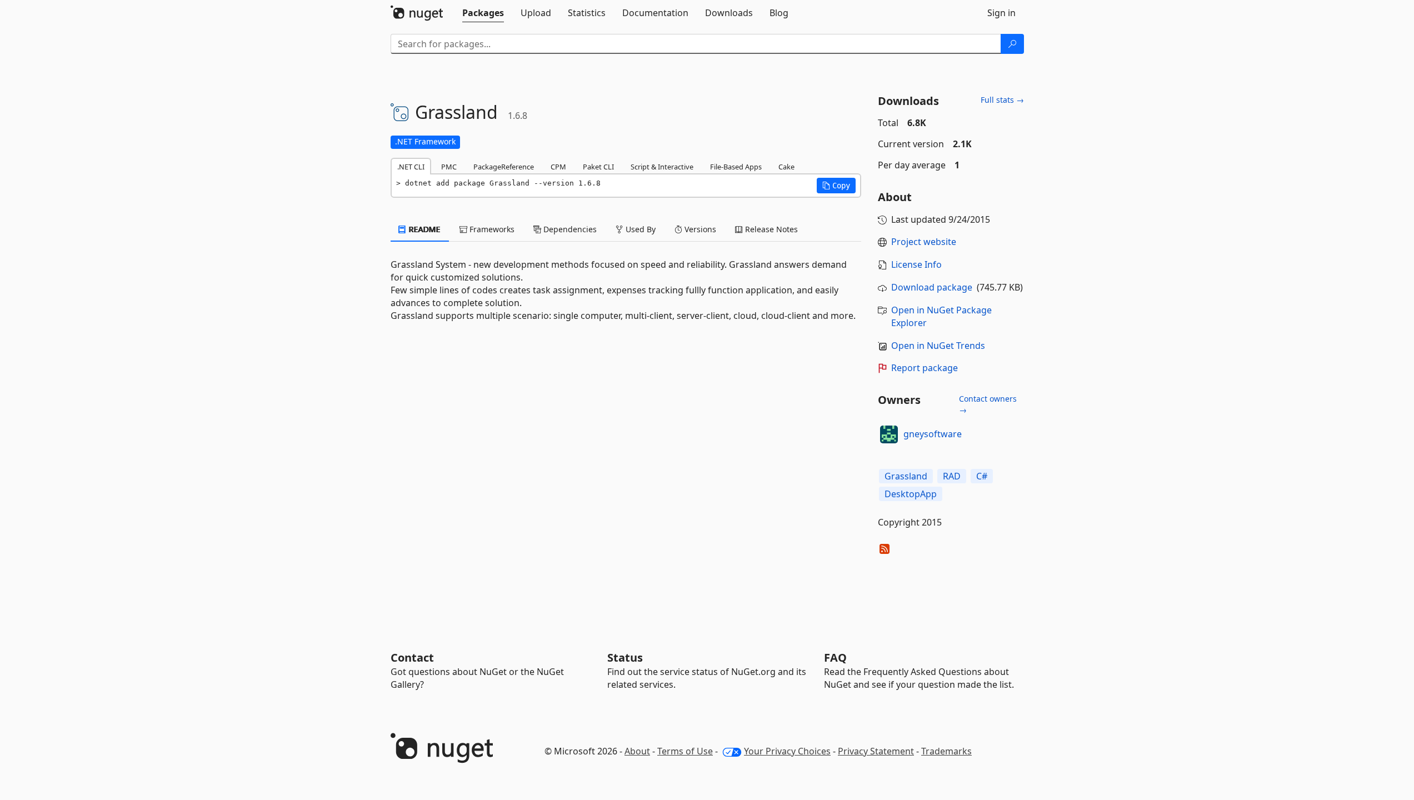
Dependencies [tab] (569, 229)
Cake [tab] (786, 167)
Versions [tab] (699, 229)
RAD (952, 476)
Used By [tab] (639, 229)
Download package (931, 287)
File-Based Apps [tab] (736, 167)
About (637, 751)
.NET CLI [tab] (410, 167)
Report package (924, 368)
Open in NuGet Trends (938, 345)
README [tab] (424, 229)
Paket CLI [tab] (598, 167)
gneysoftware (932, 434)
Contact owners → (988, 404)
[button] (836, 185)
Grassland (906, 476)
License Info (916, 264)
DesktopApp (911, 494)
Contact (412, 657)
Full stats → (1002, 99)
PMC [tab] (449, 167)
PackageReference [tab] (503, 167)
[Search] (1012, 44)
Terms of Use (685, 751)
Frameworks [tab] (490, 229)
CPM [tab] (558, 167)
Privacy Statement (876, 751)
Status (625, 657)
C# (981, 476)
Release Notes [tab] (770, 229)
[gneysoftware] (889, 434)
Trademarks (946, 751)
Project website (923, 242)
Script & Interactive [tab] (662, 167)
